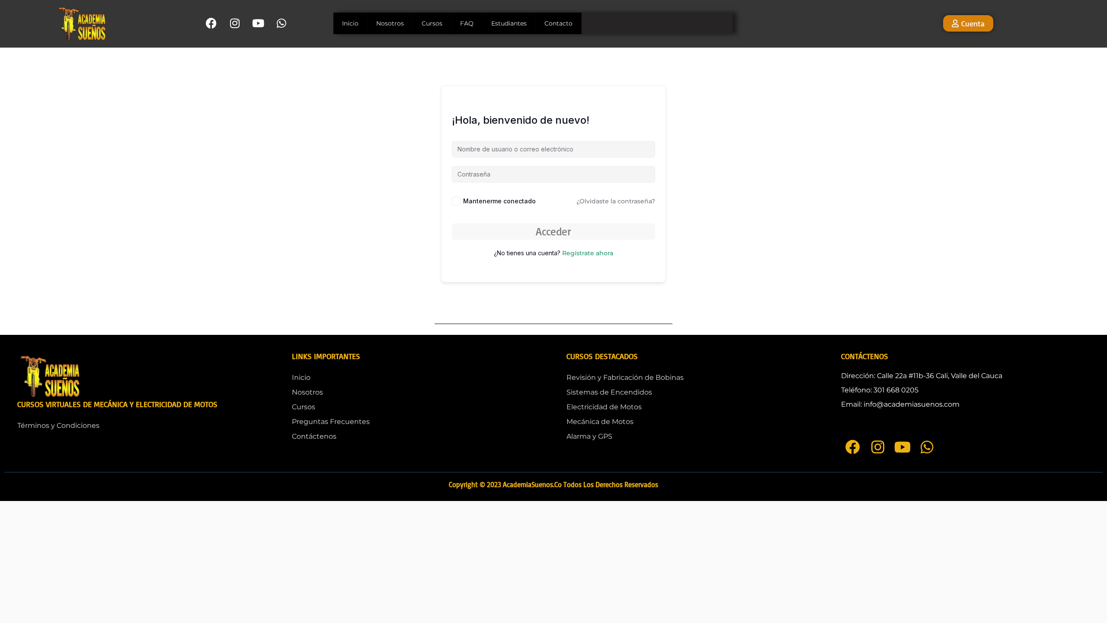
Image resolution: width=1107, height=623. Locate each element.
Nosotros (390, 23)
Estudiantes (509, 23)
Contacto (558, 23)
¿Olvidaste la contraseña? (615, 201)
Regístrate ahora (587, 253)
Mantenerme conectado (499, 201)
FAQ (467, 23)
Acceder (553, 231)
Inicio (350, 23)
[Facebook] (211, 23)
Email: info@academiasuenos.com (900, 404)
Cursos (432, 23)
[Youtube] (258, 23)
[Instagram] (234, 23)
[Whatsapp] (281, 23)
